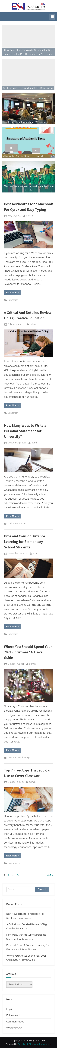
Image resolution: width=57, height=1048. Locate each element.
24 (18, 874)
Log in (9, 1009)
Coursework (14, 863)
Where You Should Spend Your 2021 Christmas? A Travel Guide (28, 652)
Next (48, 874)
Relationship (23, 757)
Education (13, 300)
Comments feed (15, 1021)
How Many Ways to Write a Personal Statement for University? (25, 431)
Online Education (16, 523)
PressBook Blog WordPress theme (34, 1044)
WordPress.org (14, 1028)
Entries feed (12, 1015)
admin (29, 215)
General (12, 757)
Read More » (13, 293)
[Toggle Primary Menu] (52, 17)
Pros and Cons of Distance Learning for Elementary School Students (24, 541)
